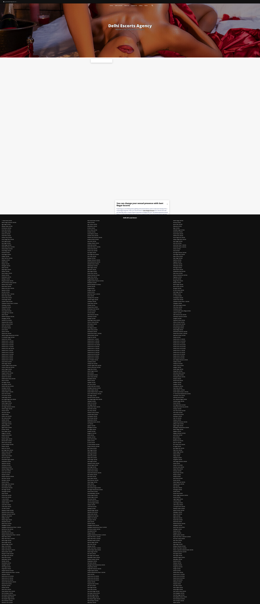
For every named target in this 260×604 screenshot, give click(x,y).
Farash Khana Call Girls (7, 361)
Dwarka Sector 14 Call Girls (93, 342)
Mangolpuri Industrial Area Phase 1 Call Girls (11, 527)
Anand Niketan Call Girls (92, 233)
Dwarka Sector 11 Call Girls (8, 341)
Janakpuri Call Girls (91, 431)
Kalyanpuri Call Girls (177, 457)
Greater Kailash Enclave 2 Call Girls (180, 391)
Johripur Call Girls (5, 446)
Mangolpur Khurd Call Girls (93, 525)
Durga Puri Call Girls (91, 337)
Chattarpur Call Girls (91, 301)
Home (111, 5)
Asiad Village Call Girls (6, 250)
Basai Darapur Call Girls (7, 273)
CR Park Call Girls (91, 312)
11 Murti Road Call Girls (7, 220)
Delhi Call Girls (118, 5)
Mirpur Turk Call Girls (6, 546)
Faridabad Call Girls (91, 361)
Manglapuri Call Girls (6, 525)
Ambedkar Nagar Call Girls (179, 230)
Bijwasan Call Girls (6, 290)
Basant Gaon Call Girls (92, 273)
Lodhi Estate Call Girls (6, 506)
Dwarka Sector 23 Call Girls (93, 352)
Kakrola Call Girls (177, 454)
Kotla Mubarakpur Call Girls (93, 493)
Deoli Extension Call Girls (178, 326)
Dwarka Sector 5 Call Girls (179, 356)
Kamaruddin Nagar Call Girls (8, 459)
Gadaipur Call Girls (177, 367)
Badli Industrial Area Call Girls (93, 262)
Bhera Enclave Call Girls (178, 286)
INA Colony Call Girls (6, 418)
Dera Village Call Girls (92, 327)
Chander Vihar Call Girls (178, 299)
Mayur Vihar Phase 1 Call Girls (93, 536)
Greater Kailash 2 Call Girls (7, 391)
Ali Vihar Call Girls (91, 228)
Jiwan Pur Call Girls (177, 442)
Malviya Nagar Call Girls (7, 519)
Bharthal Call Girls (91, 286)
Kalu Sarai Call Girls (6, 457)
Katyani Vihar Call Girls (178, 469)
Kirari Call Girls (176, 486)
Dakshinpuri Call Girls (92, 316)
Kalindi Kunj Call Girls (92, 455)
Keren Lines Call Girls (6, 470)
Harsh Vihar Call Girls (91, 408)
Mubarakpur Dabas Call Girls (93, 557)
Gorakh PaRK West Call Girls (93, 386)
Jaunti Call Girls (176, 437)
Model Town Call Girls (6, 548)
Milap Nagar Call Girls (178, 544)
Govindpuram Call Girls (178, 386)
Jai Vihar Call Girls (5, 429)
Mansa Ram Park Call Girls (179, 527)
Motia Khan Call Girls (6, 557)
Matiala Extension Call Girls (7, 533)
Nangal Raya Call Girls (92, 566)
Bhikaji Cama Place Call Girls (8, 288)
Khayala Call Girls (177, 476)
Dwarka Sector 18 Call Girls (93, 346)
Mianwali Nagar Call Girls (7, 544)
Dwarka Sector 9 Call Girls (7, 359)
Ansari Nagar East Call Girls (179, 237)
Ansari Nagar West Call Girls (8, 239)
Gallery (140, 5)
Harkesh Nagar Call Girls (7, 408)
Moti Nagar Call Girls (177, 555)
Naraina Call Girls (177, 570)
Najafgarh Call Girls (6, 565)
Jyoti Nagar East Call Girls (178, 448)
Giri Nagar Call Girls (6, 382)
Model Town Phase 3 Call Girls (8, 549)
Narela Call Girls (90, 574)
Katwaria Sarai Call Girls (92, 469)
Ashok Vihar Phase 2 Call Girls (8, 247)
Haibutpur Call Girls (91, 401)
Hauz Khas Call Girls (91, 410)
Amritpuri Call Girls (91, 232)
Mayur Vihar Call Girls (6, 536)
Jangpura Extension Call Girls (179, 433)
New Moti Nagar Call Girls (179, 595)
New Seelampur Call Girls (7, 600)
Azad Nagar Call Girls (6, 254)
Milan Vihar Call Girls (91, 544)
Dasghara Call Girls (177, 318)
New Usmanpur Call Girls (178, 600)
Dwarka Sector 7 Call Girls (93, 358)
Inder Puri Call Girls (177, 418)
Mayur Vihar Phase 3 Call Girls (93, 538)
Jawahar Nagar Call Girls (7, 439)
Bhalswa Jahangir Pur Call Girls (94, 284)
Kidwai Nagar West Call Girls (8, 484)
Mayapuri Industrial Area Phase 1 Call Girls (11, 534)
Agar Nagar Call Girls (6, 224)
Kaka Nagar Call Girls (92, 454)
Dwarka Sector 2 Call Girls (7, 350)
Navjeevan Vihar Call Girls (93, 583)
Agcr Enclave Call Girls (92, 224)
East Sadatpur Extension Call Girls (180, 359)
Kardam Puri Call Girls (178, 465)
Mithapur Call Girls (91, 546)
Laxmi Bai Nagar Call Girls (93, 502)
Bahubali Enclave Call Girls (93, 263)
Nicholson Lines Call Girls (7, 602)
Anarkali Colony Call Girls (92, 235)
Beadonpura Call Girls (6, 277)
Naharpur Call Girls (177, 563)
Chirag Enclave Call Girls (92, 307)
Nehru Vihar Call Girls (92, 589)
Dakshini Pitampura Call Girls (8, 316)
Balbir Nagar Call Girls (92, 267)
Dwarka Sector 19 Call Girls (93, 348)
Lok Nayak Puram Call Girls (179, 506)
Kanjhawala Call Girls (6, 461)
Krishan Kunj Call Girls (178, 493)
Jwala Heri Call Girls (6, 448)
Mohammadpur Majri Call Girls (94, 549)
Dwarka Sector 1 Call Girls (93, 339)
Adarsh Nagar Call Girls (178, 220)
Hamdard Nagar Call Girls (178, 401)
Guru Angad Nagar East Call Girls (9, 399)
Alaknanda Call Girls (177, 226)
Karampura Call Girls (6, 465)
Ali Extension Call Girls (6, 228)
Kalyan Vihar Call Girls (92, 457)
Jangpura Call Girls (177, 431)
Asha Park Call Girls (177, 243)
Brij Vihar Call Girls (6, 292)
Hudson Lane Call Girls (7, 416)
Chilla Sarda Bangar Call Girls (179, 305)
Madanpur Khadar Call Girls (8, 510)
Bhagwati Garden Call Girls (7, 280)
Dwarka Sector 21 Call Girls (179, 350)
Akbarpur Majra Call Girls (7, 226)
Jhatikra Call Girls (91, 440)
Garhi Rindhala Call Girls (92, 375)
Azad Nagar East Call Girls (93, 254)
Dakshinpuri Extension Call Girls (180, 316)
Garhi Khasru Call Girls (6, 375)
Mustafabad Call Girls (6, 563)
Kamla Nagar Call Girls (92, 459)
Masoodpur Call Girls (6, 531)
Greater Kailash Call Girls (92, 390)
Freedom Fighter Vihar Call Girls (94, 365)
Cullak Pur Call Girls (177, 312)
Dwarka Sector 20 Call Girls (93, 350)
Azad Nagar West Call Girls (179, 254)
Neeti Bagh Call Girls (91, 587)
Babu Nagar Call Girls (177, 258)
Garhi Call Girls (90, 373)
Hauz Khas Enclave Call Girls (179, 410)
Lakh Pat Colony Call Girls (93, 501)
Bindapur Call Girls (91, 290)
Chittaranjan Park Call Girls (93, 309)
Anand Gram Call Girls (178, 232)
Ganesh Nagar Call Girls (92, 371)
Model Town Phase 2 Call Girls (180, 548)
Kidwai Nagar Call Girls (92, 482)
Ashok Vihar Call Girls (92, 245)
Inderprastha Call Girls (92, 420)
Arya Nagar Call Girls (6, 243)
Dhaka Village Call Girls (178, 329)
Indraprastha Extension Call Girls (180, 422)
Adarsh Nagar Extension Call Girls (9, 222)
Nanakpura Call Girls (177, 565)
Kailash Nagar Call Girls (178, 452)
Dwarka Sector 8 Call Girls (179, 358)
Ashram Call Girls (177, 248)
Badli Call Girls (5, 262)
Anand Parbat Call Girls (178, 233)
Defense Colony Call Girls (7, 324)
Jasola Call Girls (90, 435)
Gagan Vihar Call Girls (92, 369)
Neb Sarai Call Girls (91, 585)
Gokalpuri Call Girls (177, 382)
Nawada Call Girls (177, 583)
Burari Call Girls (90, 295)
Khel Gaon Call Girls (6, 478)
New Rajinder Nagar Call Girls (8, 598)
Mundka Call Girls (5, 561)
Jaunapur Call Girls (91, 437)
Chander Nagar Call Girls (92, 299)
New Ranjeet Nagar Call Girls (93, 598)
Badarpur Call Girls (6, 260)
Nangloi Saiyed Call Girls (92, 570)
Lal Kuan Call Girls (177, 501)
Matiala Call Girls (176, 531)
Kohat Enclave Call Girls (92, 491)
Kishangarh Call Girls (6, 491)
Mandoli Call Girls (91, 523)
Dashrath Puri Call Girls (7, 320)
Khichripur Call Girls (6, 480)
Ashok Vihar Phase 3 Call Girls (93, 247)
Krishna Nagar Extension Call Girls (180, 495)
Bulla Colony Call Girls (6, 295)
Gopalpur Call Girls (177, 384)
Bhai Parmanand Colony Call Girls (9, 282)
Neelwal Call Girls (5, 587)
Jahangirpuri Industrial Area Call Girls (181, 427)
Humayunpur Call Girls (92, 416)
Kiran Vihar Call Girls (91, 486)
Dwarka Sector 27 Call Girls (8, 354)
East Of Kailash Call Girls (92, 359)
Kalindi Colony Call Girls (7, 455)
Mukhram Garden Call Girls (93, 559)
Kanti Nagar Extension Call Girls (180, 461)
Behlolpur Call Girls (6, 279)
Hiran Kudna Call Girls (178, 412)
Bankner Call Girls (5, 271)
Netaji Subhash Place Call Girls (8, 591)
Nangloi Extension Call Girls (8, 570)
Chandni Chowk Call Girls (7, 301)
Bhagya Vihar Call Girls (178, 280)
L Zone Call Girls (5, 499)
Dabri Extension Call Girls (92, 314)
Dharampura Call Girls (92, 331)
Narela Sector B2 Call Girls (7, 580)
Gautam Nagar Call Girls (178, 375)
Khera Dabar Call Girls (92, 478)
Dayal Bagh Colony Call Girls (93, 320)
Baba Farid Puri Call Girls (7, 258)
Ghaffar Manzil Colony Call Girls (8, 378)
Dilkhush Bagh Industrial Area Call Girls (10, 335)
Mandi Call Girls (90, 521)
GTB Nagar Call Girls (91, 395)
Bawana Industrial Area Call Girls (180, 275)
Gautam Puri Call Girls (6, 376)
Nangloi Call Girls (177, 568)
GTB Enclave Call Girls (6, 395)
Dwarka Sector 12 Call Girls (93, 341)
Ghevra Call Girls (5, 380)
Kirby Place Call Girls (177, 487)
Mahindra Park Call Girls (92, 512)
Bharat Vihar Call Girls (6, 286)
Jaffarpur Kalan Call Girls (178, 423)
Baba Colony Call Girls (178, 256)
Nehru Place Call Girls (6, 589)
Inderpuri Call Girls (177, 420)
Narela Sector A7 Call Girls (7, 578)
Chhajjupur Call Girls (177, 303)
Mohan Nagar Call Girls (92, 551)
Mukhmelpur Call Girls (6, 559)
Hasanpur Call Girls (177, 408)
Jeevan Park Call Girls (92, 439)
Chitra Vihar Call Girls (177, 307)
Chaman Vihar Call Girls (7, 297)
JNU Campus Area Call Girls (179, 444)
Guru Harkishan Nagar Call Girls (180, 399)
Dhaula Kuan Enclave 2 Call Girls (180, 333)
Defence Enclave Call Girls (179, 322)
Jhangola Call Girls (177, 439)
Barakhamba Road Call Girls (179, 271)
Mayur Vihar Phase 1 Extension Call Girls (182, 536)
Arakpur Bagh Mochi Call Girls (179, 239)
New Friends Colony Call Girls (179, 591)
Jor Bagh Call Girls (177, 446)
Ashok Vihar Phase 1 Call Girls (179, 245)
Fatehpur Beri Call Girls (92, 363)
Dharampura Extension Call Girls (180, 331)
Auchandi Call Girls (6, 252)
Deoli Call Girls (90, 326)
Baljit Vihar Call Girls (91, 269)
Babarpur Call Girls (91, 258)
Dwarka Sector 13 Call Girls (8, 342)
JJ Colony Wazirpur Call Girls (93, 444)
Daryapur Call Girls (91, 318)
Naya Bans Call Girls (6, 585)
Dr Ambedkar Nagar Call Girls (8, 337)
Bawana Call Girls (5, 275)
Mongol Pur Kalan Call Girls (8, 553)
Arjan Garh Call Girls (91, 241)
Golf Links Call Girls (91, 384)
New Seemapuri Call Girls (92, 600)
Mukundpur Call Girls (177, 559)
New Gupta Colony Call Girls (93, 593)
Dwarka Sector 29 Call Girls (179, 354)
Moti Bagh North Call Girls (7, 555)
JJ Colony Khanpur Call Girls (7, 444)
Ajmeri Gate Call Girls (177, 224)
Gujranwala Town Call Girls (179, 395)
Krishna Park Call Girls (6, 497)
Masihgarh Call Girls (177, 529)
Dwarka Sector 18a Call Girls (179, 346)
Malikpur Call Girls (5, 518)
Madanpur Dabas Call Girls (179, 508)
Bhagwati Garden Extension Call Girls (95, 280)
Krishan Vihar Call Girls (6, 495)
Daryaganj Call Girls (6, 318)
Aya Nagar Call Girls (91, 252)
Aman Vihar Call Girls (6, 230)
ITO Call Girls (90, 423)
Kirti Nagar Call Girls (6, 489)
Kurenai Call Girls (177, 497)
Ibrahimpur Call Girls (177, 416)
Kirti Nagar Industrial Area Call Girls (95, 489)
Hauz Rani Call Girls (6, 412)
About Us (126, 5)
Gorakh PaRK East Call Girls (8, 386)
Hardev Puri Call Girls (92, 403)
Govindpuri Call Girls (6, 388)
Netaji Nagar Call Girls (178, 589)
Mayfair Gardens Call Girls (178, 534)
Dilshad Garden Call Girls (92, 335)
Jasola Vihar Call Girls (177, 435)
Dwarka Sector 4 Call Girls (93, 356)
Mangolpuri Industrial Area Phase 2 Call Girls (97, 527)
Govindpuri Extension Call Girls (94, 388)
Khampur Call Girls (6, 474)
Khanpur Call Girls (177, 474)
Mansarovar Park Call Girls (7, 529)
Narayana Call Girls (6, 574)
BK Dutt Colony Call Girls (178, 290)
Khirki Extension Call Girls (92, 480)
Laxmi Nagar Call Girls (178, 502)
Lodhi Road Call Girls (91, 506)
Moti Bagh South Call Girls (93, 555)
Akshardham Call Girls (92, 226)
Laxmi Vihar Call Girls (6, 504)
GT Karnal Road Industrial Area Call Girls (182, 393)
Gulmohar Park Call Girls (178, 397)
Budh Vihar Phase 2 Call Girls (93, 294)
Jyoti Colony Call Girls (92, 448)
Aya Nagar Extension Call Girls (179, 252)
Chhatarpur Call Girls (6, 305)
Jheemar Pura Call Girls (178, 440)
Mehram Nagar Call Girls (92, 542)
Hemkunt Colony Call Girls (93, 412)
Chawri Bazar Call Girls (92, 303)
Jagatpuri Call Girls (91, 425)
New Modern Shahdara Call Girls (9, 595)
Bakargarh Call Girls (6, 265)
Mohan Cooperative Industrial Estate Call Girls (183, 549)
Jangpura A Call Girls (6, 433)
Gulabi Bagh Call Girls (6, 397)
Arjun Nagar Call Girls (177, 241)
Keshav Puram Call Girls (92, 470)
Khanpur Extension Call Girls (8, 476)
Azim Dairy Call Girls (91, 256)
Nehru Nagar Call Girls (178, 587)
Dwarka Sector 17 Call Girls (8, 346)
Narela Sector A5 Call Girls (93, 576)
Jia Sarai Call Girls (91, 442)
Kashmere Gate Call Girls (178, 467)
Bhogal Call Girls (91, 288)
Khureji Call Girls (176, 480)
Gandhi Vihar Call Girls (6, 371)
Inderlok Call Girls (5, 420)
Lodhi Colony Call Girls (178, 504)
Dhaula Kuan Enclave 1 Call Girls (94, 333)
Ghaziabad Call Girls (91, 378)
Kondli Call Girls (176, 491)
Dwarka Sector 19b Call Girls (179, 348)
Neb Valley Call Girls (177, 585)
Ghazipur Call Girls (177, 378)
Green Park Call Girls (6, 393)
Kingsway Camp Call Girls (178, 484)
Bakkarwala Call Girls (177, 265)
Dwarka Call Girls (177, 337)
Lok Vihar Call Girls (6, 508)
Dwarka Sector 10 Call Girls (179, 339)
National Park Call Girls (7, 583)
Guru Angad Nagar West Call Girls (94, 399)
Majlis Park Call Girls (177, 514)
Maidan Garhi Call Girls (92, 514)
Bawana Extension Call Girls (93, 275)
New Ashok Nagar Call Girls (93, 591)
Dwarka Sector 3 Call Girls (7, 356)
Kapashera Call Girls (6, 463)
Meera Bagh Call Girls (6, 542)
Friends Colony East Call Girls (8, 367)
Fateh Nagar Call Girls (6, 363)
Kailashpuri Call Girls (6, 454)
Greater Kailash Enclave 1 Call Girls (95, 391)
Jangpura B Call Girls (91, 433)
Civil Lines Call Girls (91, 311)
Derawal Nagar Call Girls (178, 327)
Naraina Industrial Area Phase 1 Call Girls (11, 572)
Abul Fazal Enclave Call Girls (93, 220)
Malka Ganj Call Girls (177, 518)
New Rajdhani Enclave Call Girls (180, 597)
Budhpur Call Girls (177, 294)
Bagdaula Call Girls (177, 262)
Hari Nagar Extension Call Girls (8, 406)
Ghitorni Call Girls (91, 380)
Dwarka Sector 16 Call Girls (8, 344)
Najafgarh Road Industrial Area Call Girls (96, 565)
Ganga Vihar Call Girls (177, 371)
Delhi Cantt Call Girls (6, 326)
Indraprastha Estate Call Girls (93, 422)
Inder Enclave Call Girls (92, 418)
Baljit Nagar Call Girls (6, 269)
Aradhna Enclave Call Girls (93, 239)
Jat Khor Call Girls (5, 437)
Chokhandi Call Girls (177, 309)
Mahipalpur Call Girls (177, 512)
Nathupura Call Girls (177, 582)
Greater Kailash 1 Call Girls (179, 390)
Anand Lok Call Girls (6, 233)
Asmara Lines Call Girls (92, 250)
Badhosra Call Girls (177, 260)
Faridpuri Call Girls (177, 361)
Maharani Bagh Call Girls (92, 510)
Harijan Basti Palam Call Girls (93, 406)
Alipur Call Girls (176, 228)
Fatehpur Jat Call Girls (178, 363)
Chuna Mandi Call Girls (6, 311)
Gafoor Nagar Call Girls (7, 369)
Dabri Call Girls (5, 314)
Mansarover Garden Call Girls (93, 529)
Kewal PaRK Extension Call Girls (94, 472)
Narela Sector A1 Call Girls (179, 574)
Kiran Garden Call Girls (6, 486)
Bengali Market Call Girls (92, 279)
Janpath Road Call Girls (7, 435)
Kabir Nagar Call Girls (92, 450)
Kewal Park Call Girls (6, 472)
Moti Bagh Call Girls (177, 553)
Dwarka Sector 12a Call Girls (179, 341)
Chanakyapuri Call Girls (178, 297)
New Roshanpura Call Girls (179, 598)
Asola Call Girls (176, 250)
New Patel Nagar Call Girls (93, 597)
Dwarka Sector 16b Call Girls (179, 344)
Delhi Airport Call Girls (92, 324)
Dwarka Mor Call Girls (6, 339)
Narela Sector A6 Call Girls (179, 576)
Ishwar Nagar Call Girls (7, 423)
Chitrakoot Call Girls (6, 309)
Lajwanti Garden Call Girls (7, 501)
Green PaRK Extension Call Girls (94, 393)
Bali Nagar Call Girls (177, 267)
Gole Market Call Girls (6, 384)
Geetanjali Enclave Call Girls (179, 376)
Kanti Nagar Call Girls (92, 461)
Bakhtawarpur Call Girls (92, 265)
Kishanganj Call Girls (177, 489)
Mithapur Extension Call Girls (179, 546)
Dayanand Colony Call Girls (179, 320)
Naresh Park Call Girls (178, 580)
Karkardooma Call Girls (7, 467)
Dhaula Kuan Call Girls (6, 333)
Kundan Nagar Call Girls (92, 497)
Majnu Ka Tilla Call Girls (7, 516)
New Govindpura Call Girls (7, 593)
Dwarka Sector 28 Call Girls (93, 354)
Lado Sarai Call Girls (91, 499)
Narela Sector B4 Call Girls (93, 580)
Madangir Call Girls (91, 508)
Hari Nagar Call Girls (91, 405)
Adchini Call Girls (91, 222)
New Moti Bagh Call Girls (92, 595)
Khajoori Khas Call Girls (178, 472)
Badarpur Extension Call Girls (93, 260)
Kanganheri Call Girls (177, 459)
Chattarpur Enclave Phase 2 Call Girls (10, 303)
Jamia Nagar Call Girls (6, 431)
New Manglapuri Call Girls (178, 593)
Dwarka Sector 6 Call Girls (7, 358)
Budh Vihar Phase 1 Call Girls (8, 294)
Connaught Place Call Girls (7, 312)
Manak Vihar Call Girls (178, 519)
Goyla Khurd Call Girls (6, 390)
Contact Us (134, 5)
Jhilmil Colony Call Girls (7, 442)
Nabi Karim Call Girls (91, 563)
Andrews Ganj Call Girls (7, 237)
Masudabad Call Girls (92, 531)
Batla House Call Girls (178, 273)
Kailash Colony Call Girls (7, 452)
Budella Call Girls (91, 292)
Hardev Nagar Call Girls (7, 403)
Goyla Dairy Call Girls (177, 388)
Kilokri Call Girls (90, 484)
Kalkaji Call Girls (176, 455)
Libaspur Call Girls (91, 504)
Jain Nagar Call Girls (91, 429)
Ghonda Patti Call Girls (178, 380)
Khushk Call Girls (5, 482)
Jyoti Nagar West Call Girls (7, 450)
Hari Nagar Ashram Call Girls (179, 405)
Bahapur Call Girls (5, 263)
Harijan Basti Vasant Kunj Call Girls (180, 406)
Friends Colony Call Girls (178, 365)
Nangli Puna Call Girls (177, 566)
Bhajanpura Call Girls (92, 282)
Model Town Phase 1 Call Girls (94, 548)
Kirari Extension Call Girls (7, 487)
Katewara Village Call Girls (7, 469)
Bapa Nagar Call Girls (92, 271)
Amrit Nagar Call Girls (6, 232)
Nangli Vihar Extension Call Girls (94, 568)
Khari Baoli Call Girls (91, 476)
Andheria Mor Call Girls (178, 235)
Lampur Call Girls (5, 502)
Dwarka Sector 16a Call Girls (93, 344)
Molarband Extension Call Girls (179, 551)
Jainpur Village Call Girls (178, 429)
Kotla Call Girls (5, 493)
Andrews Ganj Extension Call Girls (94, 237)
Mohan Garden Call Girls (7, 551)
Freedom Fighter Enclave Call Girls (9, 365)
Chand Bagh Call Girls (6, 299)
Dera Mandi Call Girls (6, 327)
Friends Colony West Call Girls (93, 367)
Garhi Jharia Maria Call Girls (179, 373)
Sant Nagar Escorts (148, 210)
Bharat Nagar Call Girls (178, 284)
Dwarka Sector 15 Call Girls (179, 342)
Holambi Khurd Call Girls (178, 414)
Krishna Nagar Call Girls (92, 495)
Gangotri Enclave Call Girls (7, 373)
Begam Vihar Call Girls (92, 277)
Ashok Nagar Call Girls (6, 245)
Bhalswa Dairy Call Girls (7, 284)
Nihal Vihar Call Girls (91, 602)
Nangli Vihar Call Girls (6, 568)
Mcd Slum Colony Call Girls (179, 538)
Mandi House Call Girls (7, 523)
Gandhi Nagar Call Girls (178, 369)
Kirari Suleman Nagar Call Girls (94, 487)
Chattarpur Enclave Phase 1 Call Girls (181, 301)
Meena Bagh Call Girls (6, 540)
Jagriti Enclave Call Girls (7, 427)
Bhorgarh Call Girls (177, 288)
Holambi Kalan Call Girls (92, 414)
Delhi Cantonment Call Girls (179, 324)
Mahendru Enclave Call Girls (8, 512)
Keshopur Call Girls (177, 470)
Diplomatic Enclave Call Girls (179, 335)
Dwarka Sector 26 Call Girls (179, 352)
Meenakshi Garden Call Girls (93, 540)
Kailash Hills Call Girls (92, 452)
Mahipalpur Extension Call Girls (8, 514)
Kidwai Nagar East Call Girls (179, 482)
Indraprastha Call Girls (6, 422)
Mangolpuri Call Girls (177, 525)
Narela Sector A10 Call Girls (8, 576)
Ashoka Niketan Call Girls (7, 248)
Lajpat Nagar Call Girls (178, 499)
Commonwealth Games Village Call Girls (182, 311)
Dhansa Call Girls (5, 331)
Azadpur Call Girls (5, 256)
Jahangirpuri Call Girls (92, 427)
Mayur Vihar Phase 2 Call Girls (8, 538)
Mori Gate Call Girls (91, 553)
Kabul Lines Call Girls (177, 450)
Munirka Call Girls (177, 561)
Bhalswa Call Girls (177, 282)
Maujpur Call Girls (91, 533)
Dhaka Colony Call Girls (92, 329)
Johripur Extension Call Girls (93, 446)
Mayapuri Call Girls (177, 533)
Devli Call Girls (5, 329)
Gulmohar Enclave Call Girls (93, 397)
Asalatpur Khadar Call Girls (93, 243)
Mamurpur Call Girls (91, 519)
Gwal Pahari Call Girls (6, 401)
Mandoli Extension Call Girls (179, 523)
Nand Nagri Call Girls (6, 566)
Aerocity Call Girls (177, 222)
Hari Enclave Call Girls (6, 405)
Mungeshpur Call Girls (92, 561)
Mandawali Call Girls (6, 521)
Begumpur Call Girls (177, 277)
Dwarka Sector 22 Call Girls (8, 352)
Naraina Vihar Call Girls (178, 572)
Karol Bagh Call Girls (91, 467)
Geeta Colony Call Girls (92, 376)
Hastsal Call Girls (5, 410)
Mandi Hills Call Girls (177, 521)
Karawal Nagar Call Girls (92, 465)
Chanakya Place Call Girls (92, 297)
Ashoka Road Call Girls (92, 248)
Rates (146, 5)
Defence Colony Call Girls (93, 322)
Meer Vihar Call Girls (177, 540)
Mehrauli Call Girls (177, 542)
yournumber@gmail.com (10, 1)
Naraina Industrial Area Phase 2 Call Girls (96, 572)
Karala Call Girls (176, 463)
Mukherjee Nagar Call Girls (179, 557)
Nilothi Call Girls (176, 602)
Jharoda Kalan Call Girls (7, 440)
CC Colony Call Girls (177, 295)
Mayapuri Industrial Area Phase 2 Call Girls (96, 534)
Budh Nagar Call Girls (177, 292)
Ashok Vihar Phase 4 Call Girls (179, 247)
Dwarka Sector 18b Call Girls (8, 348)
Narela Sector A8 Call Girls (93, 578)
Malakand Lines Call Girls (92, 516)
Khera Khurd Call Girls (178, 478)
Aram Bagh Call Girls (6, 241)
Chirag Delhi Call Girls (6, 307)
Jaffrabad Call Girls (6, 425)
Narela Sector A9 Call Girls (179, 578)
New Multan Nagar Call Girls (8, 597)
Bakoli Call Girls (5, 267)
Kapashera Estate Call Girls (93, 463)
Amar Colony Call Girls (92, 230)
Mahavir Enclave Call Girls (178, 510)
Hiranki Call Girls (5, 414)
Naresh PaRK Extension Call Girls (9, 582)
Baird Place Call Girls (177, 263)
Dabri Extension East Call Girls (179, 314)
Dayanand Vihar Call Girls (7, 322)
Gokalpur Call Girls (91, 382)
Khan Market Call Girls (92, 474)
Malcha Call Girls (176, 516)
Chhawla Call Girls (91, 305)
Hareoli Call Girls (176, 403)
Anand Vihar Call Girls (6, 235)
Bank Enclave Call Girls (178, 269)
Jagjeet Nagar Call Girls (178, 425)
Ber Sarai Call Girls (177, 279)
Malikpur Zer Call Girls (92, 518)
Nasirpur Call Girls (91, 582)
